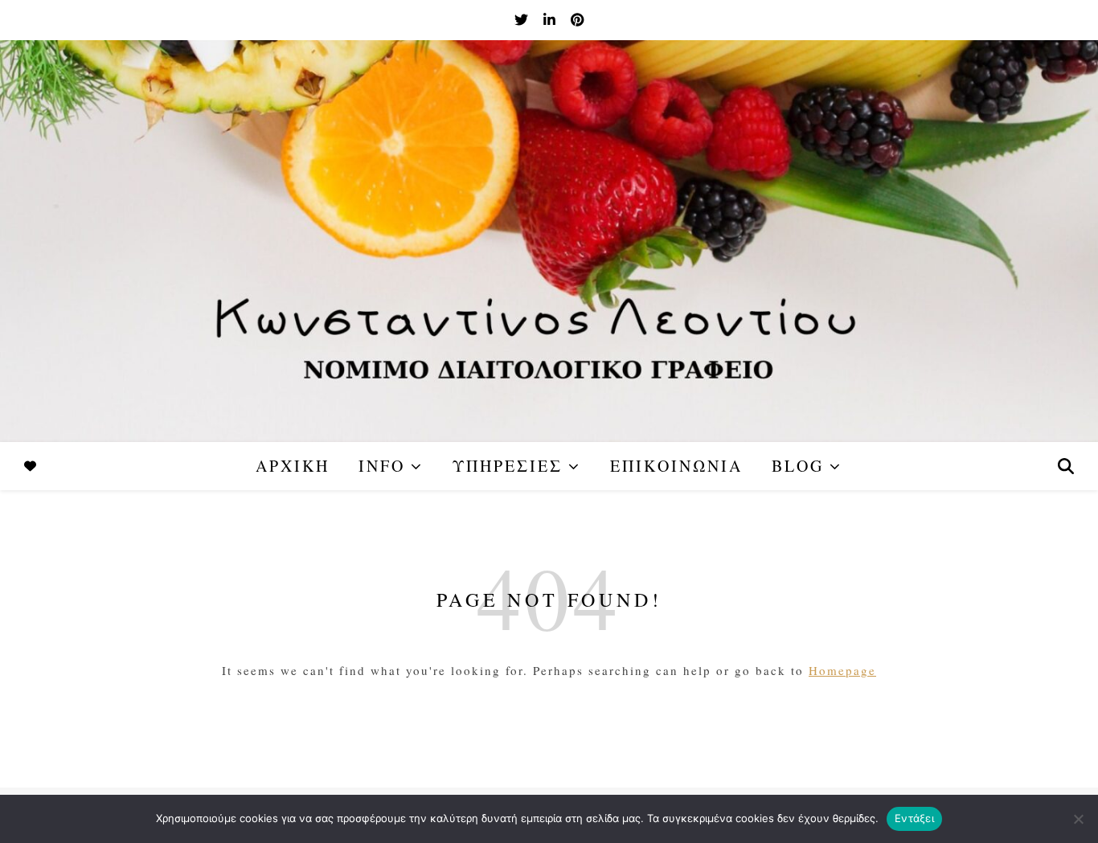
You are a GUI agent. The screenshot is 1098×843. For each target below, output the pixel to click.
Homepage (842, 670)
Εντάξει (914, 818)
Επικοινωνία (676, 466)
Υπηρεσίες (508, 466)
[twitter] (522, 19)
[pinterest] (577, 19)
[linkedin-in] (551, 19)
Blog (798, 466)
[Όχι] (1078, 819)
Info (381, 466)
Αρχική (293, 466)
